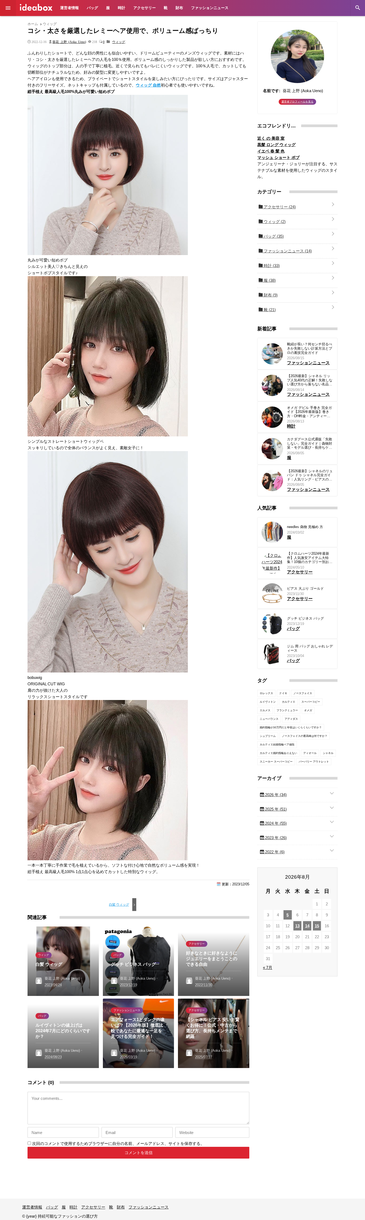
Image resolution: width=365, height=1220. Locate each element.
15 (317, 926)
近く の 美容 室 (271, 138)
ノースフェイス (302, 693)
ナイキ (283, 693)
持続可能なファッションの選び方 (36, 7)
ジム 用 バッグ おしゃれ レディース (310, 648)
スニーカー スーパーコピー (276, 761)
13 (297, 926)
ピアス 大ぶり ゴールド (305, 588)
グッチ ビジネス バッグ (305, 618)
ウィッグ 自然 (148, 85)
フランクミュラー (287, 710)
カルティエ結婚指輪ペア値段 (277, 744)
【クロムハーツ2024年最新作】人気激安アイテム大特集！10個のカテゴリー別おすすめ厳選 (309, 558)
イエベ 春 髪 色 (271, 151)
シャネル (328, 753)
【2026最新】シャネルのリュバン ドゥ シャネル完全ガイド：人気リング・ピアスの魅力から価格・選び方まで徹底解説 (310, 475)
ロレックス (266, 693)
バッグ (92, 8)
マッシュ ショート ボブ (278, 157)
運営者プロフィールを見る (297, 101)
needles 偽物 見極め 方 (305, 527)
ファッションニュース (209, 8)
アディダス (291, 718)
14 (307, 926)
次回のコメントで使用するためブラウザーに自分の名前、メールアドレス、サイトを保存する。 (118, 1143)
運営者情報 (69, 8)
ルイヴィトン (268, 701)
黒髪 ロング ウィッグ (276, 144)
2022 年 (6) (274, 852)
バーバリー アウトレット (314, 761)
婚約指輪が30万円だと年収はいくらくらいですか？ (291, 727)
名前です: (271, 90)
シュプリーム (268, 735)
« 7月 (267, 967)
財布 (179, 8)
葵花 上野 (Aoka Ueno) (69, 41)
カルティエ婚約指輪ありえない (278, 753)
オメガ (308, 710)
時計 (121, 8)
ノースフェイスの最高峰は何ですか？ (304, 735)
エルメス (265, 710)
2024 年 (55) (275, 823)
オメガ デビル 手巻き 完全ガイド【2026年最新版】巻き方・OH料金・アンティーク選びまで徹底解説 (309, 412)
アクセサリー (144, 8)
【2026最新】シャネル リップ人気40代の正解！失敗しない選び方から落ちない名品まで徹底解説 (309, 380)
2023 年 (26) (275, 837)
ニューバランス (269, 718)
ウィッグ (118, 41)
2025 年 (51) (275, 809)
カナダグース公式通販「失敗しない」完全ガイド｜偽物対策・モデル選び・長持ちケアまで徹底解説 (309, 443)
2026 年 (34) (275, 794)
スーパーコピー (310, 701)
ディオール (310, 753)
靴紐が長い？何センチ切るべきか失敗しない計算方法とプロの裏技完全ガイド (309, 348)
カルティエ (288, 701)
